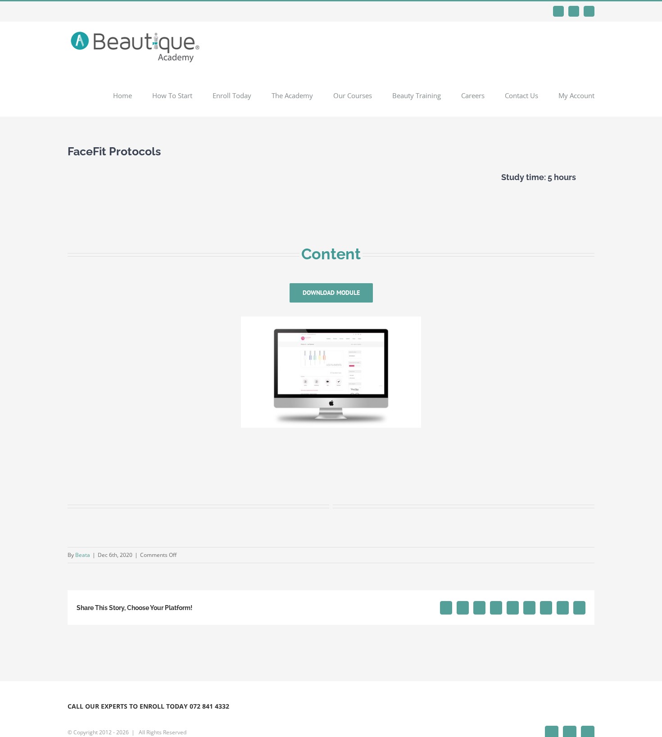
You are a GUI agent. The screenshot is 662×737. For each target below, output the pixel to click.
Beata (82, 555)
